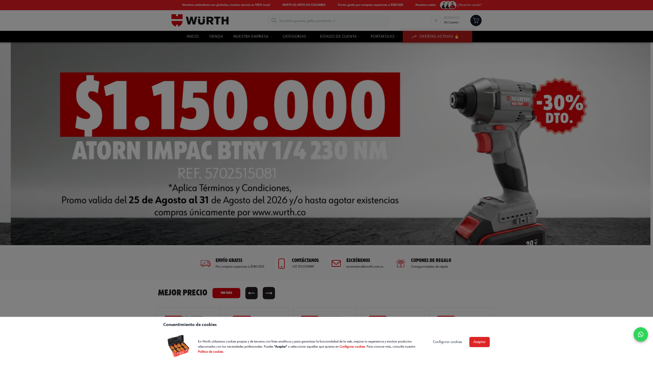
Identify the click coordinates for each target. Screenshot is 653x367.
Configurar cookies (352, 346)
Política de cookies (210, 351)
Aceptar (479, 342)
